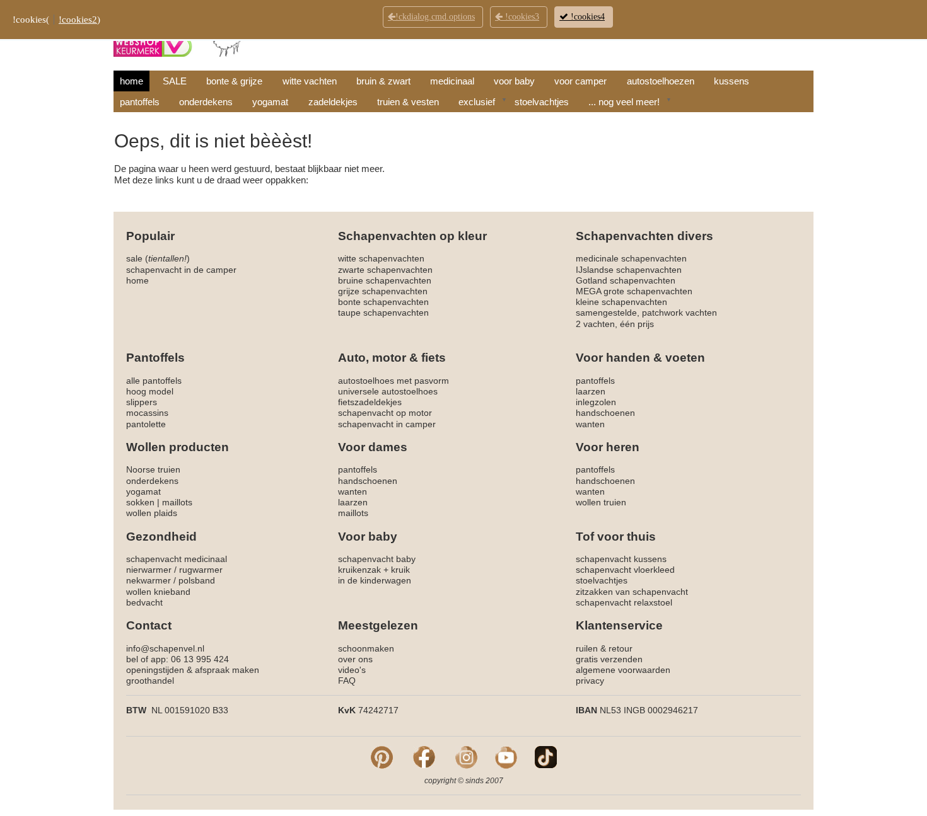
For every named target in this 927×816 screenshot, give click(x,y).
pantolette (146, 424)
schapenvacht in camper (387, 424)
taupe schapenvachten (383, 312)
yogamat (270, 101)
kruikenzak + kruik (374, 570)
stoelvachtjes (542, 101)
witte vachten (310, 81)
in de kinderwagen (374, 580)
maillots (177, 502)
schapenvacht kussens (621, 559)
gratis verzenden (609, 659)
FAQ (347, 680)
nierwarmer (149, 570)
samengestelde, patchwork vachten (646, 312)
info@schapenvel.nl (165, 648)
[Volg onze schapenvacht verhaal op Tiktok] (546, 757)
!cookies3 (521, 16)
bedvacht (144, 602)
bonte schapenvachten (383, 302)
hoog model (149, 391)
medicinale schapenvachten (631, 258)
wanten (590, 424)
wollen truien (601, 502)
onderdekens (206, 101)
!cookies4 (586, 16)
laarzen (590, 391)
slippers (141, 402)
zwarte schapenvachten (385, 270)
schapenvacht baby (377, 559)
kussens (731, 81)
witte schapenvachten (381, 258)
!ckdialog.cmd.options (435, 16)
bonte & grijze (234, 81)
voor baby (514, 81)
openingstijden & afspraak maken (192, 670)
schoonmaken (366, 648)
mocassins (147, 413)
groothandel (150, 680)
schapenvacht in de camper (181, 270)
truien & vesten (408, 101)
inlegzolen (596, 402)
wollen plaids (151, 513)
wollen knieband (158, 592)
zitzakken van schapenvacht (632, 592)
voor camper (580, 81)
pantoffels (140, 101)
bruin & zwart (383, 81)
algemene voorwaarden (623, 670)
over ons (355, 659)
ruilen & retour (604, 648)
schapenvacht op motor (385, 413)
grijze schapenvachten (383, 291)
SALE (175, 81)
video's (352, 670)
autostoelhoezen (660, 81)
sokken (140, 502)
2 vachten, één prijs (615, 324)
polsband (196, 580)
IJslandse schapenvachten (629, 270)
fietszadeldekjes (370, 402)
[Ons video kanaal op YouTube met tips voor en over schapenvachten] (506, 757)
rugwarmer (201, 570)
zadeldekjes (333, 101)
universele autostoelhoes (388, 391)
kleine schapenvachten (621, 302)
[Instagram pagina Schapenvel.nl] (466, 757)
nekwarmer (148, 580)
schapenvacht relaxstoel (624, 602)
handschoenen (605, 413)
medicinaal (452, 81)
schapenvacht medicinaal (176, 559)
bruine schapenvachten (384, 280)
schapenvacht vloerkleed (625, 570)
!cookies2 (78, 19)
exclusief (476, 101)
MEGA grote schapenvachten (634, 291)
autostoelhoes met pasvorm (393, 381)
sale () (158, 258)
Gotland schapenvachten (625, 280)
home (131, 81)
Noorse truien (153, 469)
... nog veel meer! (624, 101)
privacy (590, 680)
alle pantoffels (154, 381)
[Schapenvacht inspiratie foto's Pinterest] (382, 757)
